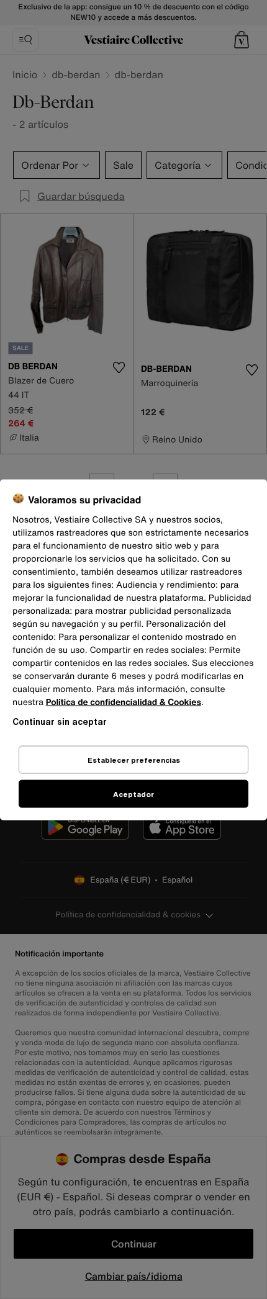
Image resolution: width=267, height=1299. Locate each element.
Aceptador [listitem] (133, 793)
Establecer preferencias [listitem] (134, 759)
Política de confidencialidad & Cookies (123, 701)
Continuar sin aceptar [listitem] (59, 720)
